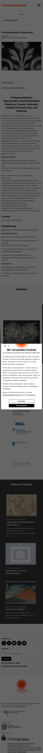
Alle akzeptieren (21, 405)
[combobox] (6, 346)
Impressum (31, 395)
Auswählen (21, 401)
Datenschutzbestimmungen (12, 395)
